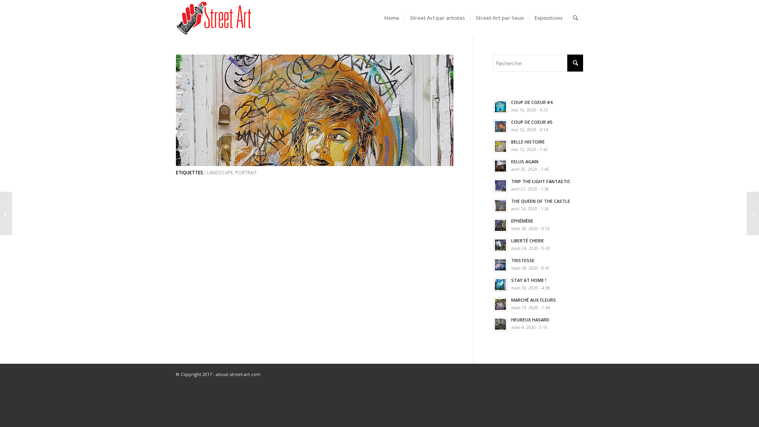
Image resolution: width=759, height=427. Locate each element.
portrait (246, 172)
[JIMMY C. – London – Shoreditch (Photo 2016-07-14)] (6, 213)
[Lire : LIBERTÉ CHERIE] (500, 245)
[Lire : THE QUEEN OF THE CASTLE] (500, 205)
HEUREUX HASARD (530, 320)
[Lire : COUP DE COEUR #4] (500, 107)
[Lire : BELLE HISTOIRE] (500, 146)
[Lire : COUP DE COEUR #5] (500, 126)
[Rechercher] (575, 18)
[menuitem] (391, 18)
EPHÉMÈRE (522, 221)
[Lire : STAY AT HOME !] (500, 285)
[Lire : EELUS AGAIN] (500, 166)
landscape (220, 172)
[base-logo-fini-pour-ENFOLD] (214, 18)
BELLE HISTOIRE (528, 142)
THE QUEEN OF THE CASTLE (540, 201)
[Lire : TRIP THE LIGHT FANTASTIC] (500, 186)
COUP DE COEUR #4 (531, 102)
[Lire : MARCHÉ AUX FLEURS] (500, 304)
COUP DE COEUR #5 (531, 122)
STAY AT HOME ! (528, 280)
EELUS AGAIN (524, 161)
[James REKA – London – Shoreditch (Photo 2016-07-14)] (753, 213)
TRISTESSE (522, 260)
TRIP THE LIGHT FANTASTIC (540, 181)
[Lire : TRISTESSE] (500, 265)
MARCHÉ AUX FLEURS (533, 300)
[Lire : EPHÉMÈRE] (500, 225)
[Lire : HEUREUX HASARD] (500, 324)
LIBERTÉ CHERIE (527, 241)
